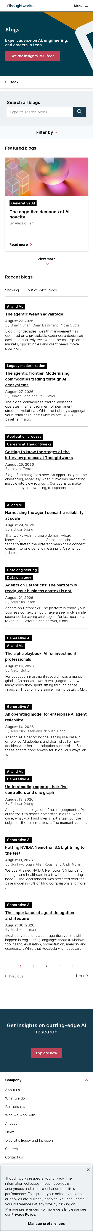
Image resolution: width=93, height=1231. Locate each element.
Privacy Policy (23, 1214)
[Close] (88, 1169)
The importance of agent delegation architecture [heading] (39, 915)
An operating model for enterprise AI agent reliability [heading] (46, 717)
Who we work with (20, 1115)
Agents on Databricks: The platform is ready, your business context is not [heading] (41, 588)
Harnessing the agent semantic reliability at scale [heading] (44, 515)
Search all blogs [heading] (23, 102)
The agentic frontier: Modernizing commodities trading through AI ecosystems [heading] (37, 379)
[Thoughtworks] (20, 6)
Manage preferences (46, 1224)
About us (12, 1090)
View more (46, 259)
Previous (16, 976)
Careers (11, 1149)
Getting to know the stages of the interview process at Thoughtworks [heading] (39, 455)
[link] (32, 56)
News (9, 1132)
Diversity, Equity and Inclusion (29, 1140)
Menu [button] (78, 6)
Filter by (44, 132)
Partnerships (15, 1106)
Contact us (14, 1157)
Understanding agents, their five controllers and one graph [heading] (36, 789)
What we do (15, 1098)
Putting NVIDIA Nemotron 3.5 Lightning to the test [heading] (45, 850)
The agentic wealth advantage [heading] (34, 314)
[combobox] (40, 112)
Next (80, 976)
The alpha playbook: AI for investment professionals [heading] (41, 656)
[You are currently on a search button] (79, 112)
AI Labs (11, 1123)
